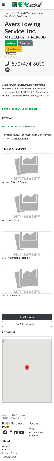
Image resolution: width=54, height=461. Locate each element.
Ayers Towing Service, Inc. (16, 16)
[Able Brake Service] (27, 206)
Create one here (20, 138)
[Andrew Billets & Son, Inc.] (27, 168)
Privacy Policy (9, 453)
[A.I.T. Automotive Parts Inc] (27, 244)
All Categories (36, 431)
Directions (25, 43)
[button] (7, 69)
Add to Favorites (28, 323)
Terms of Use (9, 456)
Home (7, 13)
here (36, 108)
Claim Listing (13, 48)
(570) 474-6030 (27, 64)
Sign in (33, 134)
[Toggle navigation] (3, 4)
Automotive (37, 13)
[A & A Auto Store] (27, 281)
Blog (31, 428)
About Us (7, 445)
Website (11, 43)
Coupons (33, 435)
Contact (6, 449)
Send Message (27, 316)
